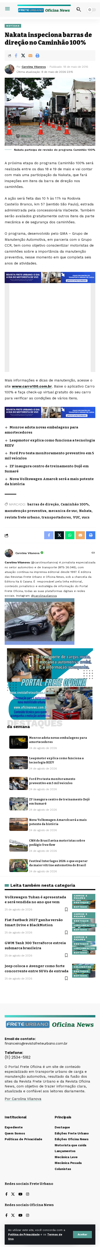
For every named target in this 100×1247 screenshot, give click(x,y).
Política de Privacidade (24, 1234)
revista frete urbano (22, 517)
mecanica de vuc (62, 511)
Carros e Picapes (80, 896)
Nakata (85, 511)
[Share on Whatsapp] (69, 535)
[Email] (30, 55)
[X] (12, 1194)
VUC (76, 517)
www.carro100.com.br (32, 386)
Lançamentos (84, 925)
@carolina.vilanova (44, 595)
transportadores (56, 517)
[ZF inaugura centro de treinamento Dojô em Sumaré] (18, 803)
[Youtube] (20, 1194)
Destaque (81, 902)
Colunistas (82, 967)
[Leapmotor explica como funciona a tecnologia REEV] (18, 762)
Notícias (13, 25)
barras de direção (43, 504)
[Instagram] (27, 1194)
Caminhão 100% (75, 504)
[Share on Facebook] (16, 55)
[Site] (93, 553)
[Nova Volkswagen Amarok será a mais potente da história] (18, 824)
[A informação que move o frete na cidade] (50, 412)
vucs (86, 517)
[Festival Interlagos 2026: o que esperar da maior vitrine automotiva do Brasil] (18, 865)
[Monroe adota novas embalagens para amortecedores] (18, 742)
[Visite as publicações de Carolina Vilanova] (9, 553)
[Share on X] (23, 55)
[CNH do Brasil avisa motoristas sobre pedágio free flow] (18, 845)
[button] (82, 1234)
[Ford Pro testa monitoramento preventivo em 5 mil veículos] (18, 783)
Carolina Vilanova (34, 66)
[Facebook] (6, 1194)
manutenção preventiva (26, 511)
